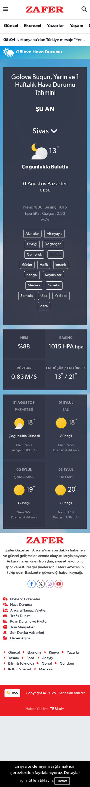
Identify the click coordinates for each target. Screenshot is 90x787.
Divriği (32, 244)
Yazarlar (55, 26)
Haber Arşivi (20, 638)
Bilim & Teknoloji (21, 663)
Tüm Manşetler (22, 627)
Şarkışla (26, 296)
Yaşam (76, 26)
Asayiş (47, 658)
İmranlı (61, 265)
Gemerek (34, 254)
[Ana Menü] (5, 10)
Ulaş (43, 296)
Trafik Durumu (21, 616)
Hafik (44, 265)
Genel (47, 663)
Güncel (11, 26)
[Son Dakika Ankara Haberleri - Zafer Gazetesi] (45, 9)
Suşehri (54, 285)
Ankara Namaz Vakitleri (29, 610)
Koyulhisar (53, 275)
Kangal (32, 275)
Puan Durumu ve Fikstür (29, 621)
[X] (40, 584)
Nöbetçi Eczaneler (25, 599)
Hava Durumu (21, 605)
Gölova (55, 254)
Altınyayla (54, 234)
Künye (54, 652)
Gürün (27, 265)
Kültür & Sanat (19, 669)
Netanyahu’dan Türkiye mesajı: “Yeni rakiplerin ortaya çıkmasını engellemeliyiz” (45, 40)
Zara (44, 306)
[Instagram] (50, 584)
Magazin (46, 669)
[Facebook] (32, 584)
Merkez (34, 285)
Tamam (62, 780)
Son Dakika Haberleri (27, 633)
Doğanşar (53, 244)
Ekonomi (32, 26)
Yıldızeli (61, 296)
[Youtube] (58, 584)
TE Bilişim (57, 709)
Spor (30, 658)
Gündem (67, 663)
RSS (14, 693)
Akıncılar (32, 234)
